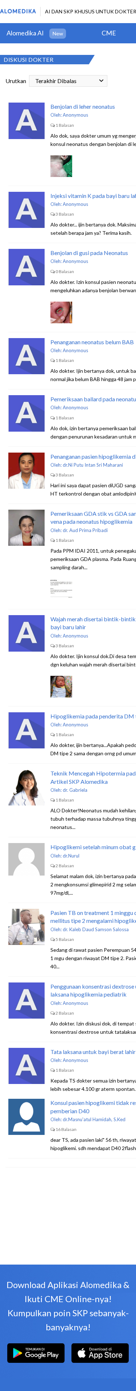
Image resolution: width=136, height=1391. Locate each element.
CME (109, 33)
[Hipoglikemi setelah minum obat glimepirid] (26, 861)
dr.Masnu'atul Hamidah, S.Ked (94, 1119)
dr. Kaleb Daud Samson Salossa (96, 929)
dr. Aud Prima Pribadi (85, 530)
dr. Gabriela (75, 790)
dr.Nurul (71, 856)
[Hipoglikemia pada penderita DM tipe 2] (26, 730)
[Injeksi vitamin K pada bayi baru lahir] (26, 210)
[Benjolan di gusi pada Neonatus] (26, 267)
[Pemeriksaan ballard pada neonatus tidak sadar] (26, 413)
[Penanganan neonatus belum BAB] (26, 356)
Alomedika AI (25, 33)
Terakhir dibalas (56, 80)
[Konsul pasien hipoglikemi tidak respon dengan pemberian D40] (26, 1117)
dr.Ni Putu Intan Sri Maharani (93, 465)
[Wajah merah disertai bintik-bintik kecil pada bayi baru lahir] (26, 633)
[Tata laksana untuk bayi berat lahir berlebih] (26, 1066)
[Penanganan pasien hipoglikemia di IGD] (26, 471)
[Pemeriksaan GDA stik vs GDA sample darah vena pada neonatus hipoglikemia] (26, 528)
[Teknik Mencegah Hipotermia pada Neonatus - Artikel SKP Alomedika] (26, 787)
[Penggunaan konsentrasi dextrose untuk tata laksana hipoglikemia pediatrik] (26, 1000)
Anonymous (75, 115)
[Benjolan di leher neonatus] (26, 121)
